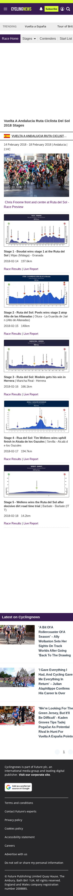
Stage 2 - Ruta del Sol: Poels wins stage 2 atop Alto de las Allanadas (36, 316)
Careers (10, 845)
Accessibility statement (20, 837)
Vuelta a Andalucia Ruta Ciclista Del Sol (40, 136)
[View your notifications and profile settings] (41, 9)
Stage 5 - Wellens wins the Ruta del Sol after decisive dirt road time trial (36, 506)
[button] (68, 9)
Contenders (48, 38)
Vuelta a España (35, 26)
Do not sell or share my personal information (34, 863)
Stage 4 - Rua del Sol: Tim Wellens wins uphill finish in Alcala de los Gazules (36, 441)
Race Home (10, 38)
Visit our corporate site (34, 774)
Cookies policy (14, 828)
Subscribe (51, 8)
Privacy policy (13, 820)
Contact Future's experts (20, 811)
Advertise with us (16, 854)
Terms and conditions (19, 803)
